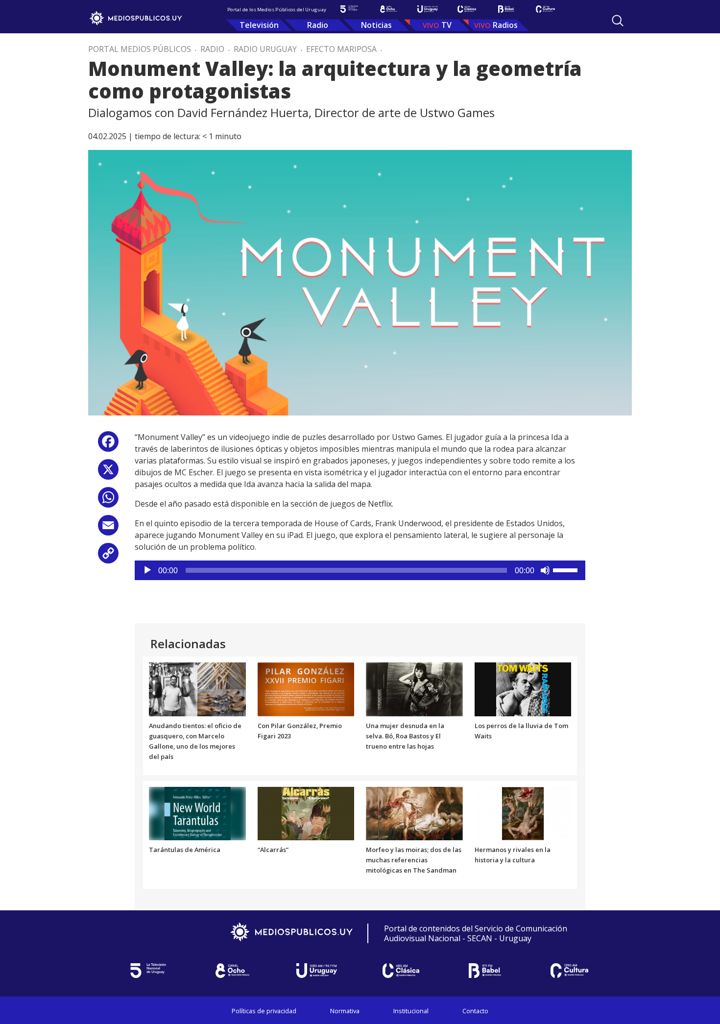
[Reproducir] (147, 570)
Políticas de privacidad (264, 1010)
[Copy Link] (108, 557)
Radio (317, 25)
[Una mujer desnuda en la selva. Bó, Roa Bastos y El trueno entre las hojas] (414, 688)
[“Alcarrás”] (306, 812)
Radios (505, 25)
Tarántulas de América (184, 849)
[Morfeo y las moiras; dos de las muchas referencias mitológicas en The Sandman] (414, 812)
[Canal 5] (349, 9)
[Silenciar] (545, 570)
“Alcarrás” (273, 849)
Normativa (345, 1010)
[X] (108, 473)
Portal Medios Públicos (139, 49)
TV (446, 25)
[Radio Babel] (506, 9)
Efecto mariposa (341, 49)
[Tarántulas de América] (197, 812)
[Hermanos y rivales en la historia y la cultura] (523, 812)
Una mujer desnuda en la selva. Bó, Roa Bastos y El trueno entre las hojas (405, 736)
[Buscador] (618, 20)
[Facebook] (108, 445)
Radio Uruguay (265, 49)
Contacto (475, 1010)
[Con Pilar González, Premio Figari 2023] (306, 688)
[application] (360, 570)
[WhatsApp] (108, 501)
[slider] (566, 569)
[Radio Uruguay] (427, 9)
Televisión (259, 25)
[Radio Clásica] (467, 9)
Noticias (376, 25)
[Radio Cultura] (545, 9)
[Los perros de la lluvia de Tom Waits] (523, 688)
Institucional (411, 1010)
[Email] (108, 529)
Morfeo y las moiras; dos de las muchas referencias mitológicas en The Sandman (413, 860)
